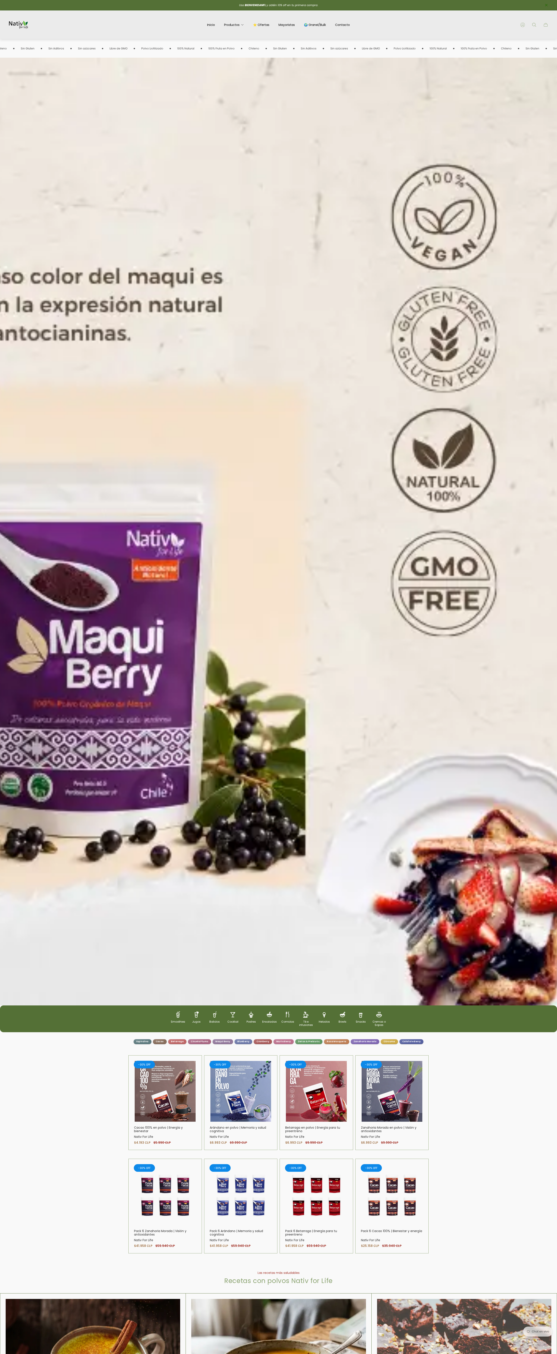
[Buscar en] (534, 25)
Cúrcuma (389, 1041)
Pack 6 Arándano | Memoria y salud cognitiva (236, 1232)
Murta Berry (283, 1041)
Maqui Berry (222, 1041)
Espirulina (142, 1041)
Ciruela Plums (199, 1041)
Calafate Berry (411, 1041)
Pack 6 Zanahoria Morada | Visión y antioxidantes (160, 1232)
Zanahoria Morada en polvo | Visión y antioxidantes (388, 1129)
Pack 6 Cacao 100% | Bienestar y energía (391, 1231)
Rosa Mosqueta (336, 1041)
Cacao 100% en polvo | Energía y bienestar (158, 1129)
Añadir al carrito (165, 1091)
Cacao (160, 1041)
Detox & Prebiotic (309, 1041)
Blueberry (243, 1041)
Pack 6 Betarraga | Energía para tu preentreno (311, 1232)
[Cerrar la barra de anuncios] (546, 5)
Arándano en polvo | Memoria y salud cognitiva (238, 1129)
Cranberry (263, 1041)
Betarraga (177, 1041)
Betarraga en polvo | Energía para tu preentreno (312, 1129)
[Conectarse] (522, 25)
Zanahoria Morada (365, 1041)
